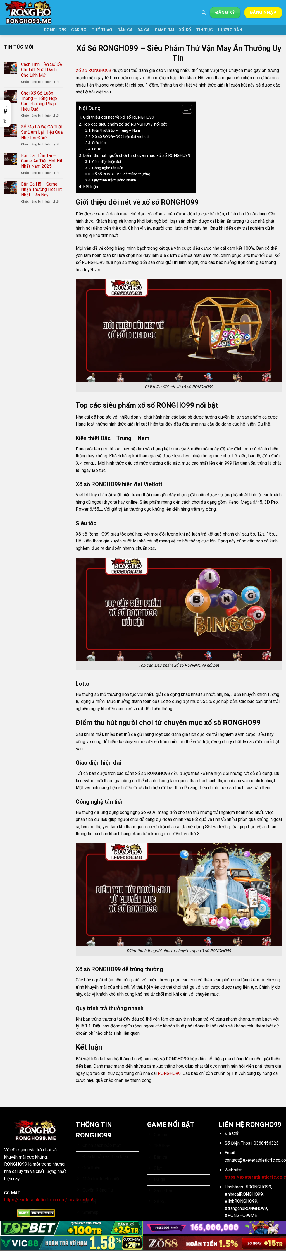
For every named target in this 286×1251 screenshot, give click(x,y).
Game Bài (164, 30)
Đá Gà (143, 30)
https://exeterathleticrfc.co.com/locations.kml (48, 1199)
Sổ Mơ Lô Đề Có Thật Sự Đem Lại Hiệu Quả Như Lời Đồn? (42, 132)
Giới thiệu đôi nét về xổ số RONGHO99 (119, 117)
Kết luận (90, 186)
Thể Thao (102, 30)
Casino (79, 30)
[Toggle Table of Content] (184, 109)
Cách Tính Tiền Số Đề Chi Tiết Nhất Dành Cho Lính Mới (41, 70)
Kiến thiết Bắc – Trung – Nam (116, 130)
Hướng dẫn (230, 30)
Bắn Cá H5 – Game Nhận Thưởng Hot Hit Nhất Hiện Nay (41, 189)
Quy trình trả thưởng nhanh (114, 180)
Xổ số (185, 30)
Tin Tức (204, 30)
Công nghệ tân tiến (107, 167)
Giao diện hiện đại (106, 161)
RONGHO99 (55, 30)
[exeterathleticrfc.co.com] (32, 12)
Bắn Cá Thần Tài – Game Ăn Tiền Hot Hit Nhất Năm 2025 (41, 161)
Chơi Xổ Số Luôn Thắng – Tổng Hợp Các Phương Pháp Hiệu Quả (39, 101)
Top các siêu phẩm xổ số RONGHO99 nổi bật (125, 124)
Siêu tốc (99, 142)
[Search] (204, 12)
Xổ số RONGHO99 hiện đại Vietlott (120, 136)
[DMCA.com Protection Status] (36, 1213)
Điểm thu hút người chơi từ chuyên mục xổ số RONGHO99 (136, 155)
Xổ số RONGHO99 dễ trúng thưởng (121, 174)
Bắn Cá (124, 30)
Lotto (97, 149)
